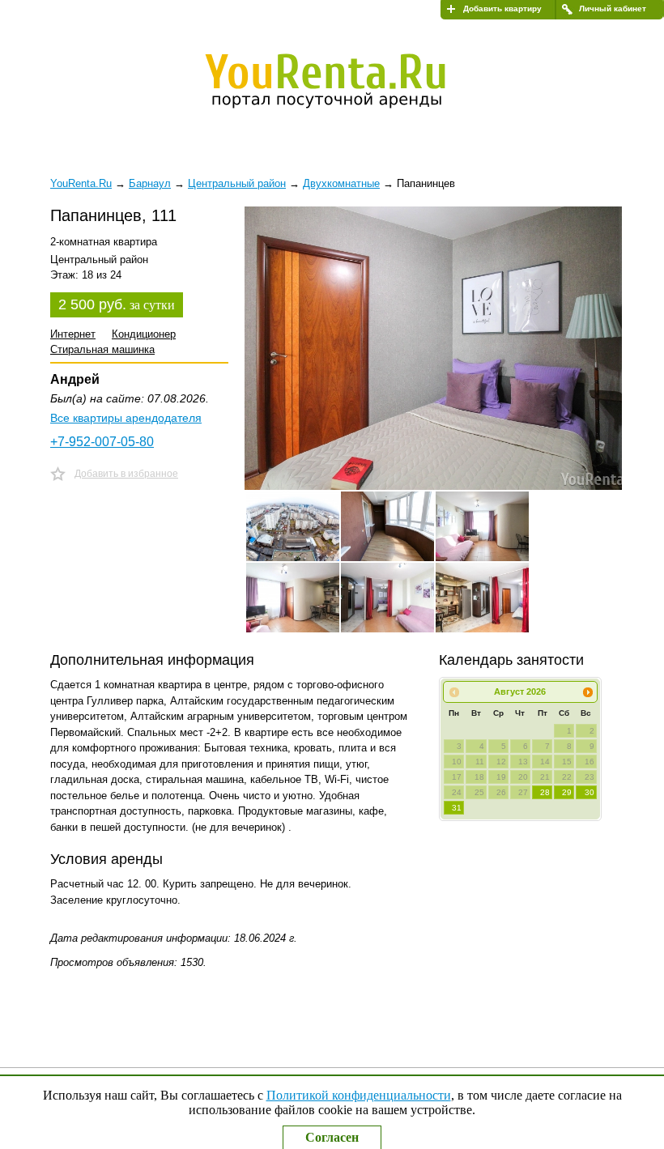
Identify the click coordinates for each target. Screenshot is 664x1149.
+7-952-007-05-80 (102, 442)
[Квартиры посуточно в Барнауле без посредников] (336, 78)
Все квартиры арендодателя (126, 417)
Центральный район (237, 183)
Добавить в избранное (126, 473)
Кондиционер (144, 334)
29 (567, 792)
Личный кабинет (612, 8)
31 (457, 807)
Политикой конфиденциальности (358, 1095)
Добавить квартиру (502, 8)
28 (545, 792)
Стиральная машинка (102, 349)
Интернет (73, 334)
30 (589, 792)
